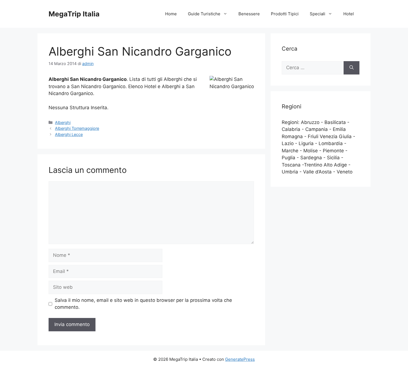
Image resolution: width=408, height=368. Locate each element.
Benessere (249, 13)
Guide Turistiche (204, 13)
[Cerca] (351, 67)
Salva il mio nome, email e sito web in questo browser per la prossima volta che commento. (143, 303)
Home (171, 13)
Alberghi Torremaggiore (77, 128)
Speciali (317, 13)
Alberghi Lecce (69, 134)
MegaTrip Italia (74, 14)
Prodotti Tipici (285, 13)
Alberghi (62, 122)
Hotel (348, 13)
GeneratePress (240, 359)
